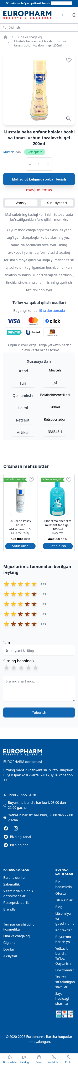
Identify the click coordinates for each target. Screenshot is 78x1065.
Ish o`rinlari (64, 900)
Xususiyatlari (57, 203)
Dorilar (8, 949)
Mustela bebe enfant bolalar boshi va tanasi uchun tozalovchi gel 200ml (40, 43)
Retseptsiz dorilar (17, 902)
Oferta (60, 893)
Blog (58, 906)
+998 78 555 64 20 (22, 795)
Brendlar (10, 909)
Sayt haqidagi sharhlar (62, 998)
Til (63, 15)
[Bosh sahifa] (5, 37)
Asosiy (21, 203)
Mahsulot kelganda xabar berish (39, 179)
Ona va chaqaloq (30, 37)
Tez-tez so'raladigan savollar (65, 982)
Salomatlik (11, 884)
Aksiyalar (10, 956)
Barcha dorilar (14, 877)
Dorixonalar (64, 970)
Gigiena (9, 942)
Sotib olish (20, 546)
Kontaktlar (63, 930)
